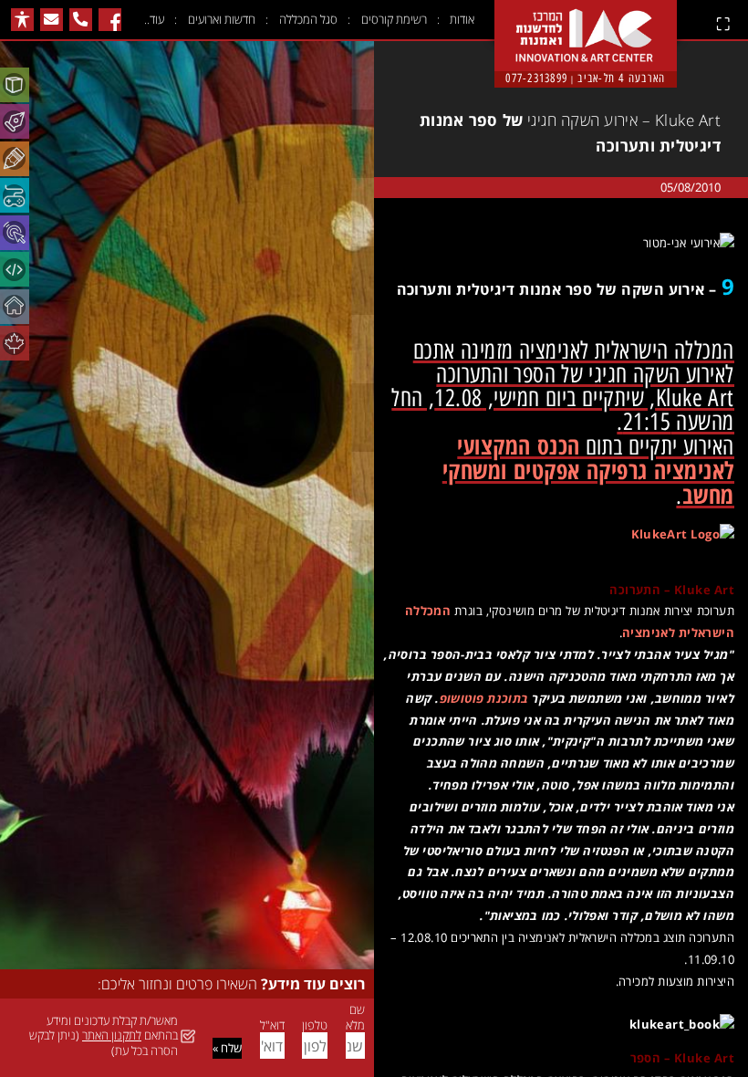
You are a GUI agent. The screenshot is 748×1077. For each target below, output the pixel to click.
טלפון (314, 1025)
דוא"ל (272, 1025)
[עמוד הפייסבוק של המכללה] (110, 19)
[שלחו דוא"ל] (51, 19)
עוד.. (154, 19)
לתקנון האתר (111, 1035)
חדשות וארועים (221, 19)
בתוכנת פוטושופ (484, 698)
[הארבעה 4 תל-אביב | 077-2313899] (585, 20)
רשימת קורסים (394, 19)
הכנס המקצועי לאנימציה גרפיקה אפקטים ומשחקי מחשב (588, 470)
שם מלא (355, 1017)
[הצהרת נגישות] (22, 19)
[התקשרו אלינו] (80, 19)
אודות (462, 19)
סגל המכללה (308, 19)
